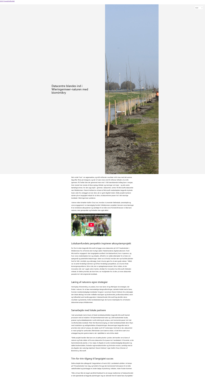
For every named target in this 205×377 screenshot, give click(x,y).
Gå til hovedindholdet (7, 1)
